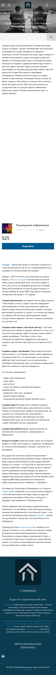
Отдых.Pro (28, 669)
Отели (28, 629)
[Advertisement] (28, 125)
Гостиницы (35, 629)
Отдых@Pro (9, 605)
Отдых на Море (27, 621)
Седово (6, 264)
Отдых (5, 621)
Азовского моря (18, 279)
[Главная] (5, 13)
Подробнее (28, 246)
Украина (12, 621)
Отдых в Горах (15, 624)
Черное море (39, 621)
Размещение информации (32, 225)
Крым (18, 621)
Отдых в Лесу (27, 624)
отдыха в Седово (28, 527)
